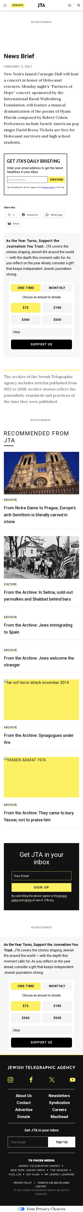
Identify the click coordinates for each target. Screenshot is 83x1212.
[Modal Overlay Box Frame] (41, 606)
